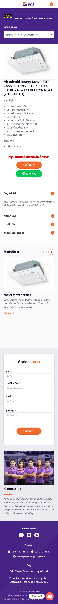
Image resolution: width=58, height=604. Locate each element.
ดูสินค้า (7, 313)
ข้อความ (11, 410)
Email (36, 535)
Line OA (31, 174)
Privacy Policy (18, 599)
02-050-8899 (42, 551)
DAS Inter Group (28, 4)
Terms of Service (39, 599)
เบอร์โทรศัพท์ (13, 383)
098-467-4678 (52, 4)
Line (29, 535)
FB (21, 535)
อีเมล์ (8, 396)
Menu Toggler (5, 4)
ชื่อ (8, 371)
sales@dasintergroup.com (31, 556)
